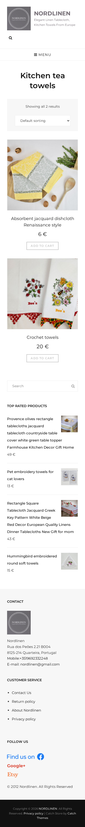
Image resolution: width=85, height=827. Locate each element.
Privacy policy (24, 719)
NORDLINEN (52, 13)
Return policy (23, 701)
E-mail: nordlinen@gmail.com (33, 664)
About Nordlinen (26, 710)
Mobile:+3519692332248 (27, 658)
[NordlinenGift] (12, 775)
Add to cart (42, 246)
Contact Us (21, 692)
